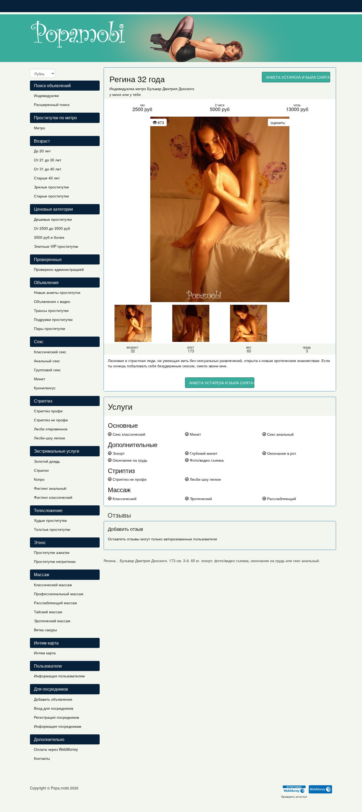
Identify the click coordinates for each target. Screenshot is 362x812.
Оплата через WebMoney (56, 749)
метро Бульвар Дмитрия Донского (164, 88)
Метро (39, 127)
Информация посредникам (57, 726)
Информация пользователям (59, 675)
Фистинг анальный (50, 488)
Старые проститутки (51, 195)
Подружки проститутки (53, 319)
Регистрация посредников (56, 717)
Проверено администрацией (59, 269)
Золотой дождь (47, 461)
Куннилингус (45, 387)
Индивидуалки (46, 95)
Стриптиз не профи (51, 419)
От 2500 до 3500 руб (52, 228)
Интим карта (45, 652)
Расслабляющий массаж (55, 602)
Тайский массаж (48, 611)
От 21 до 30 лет (47, 159)
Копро (39, 479)
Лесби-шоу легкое (49, 437)
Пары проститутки (49, 328)
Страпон (41, 470)
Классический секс (50, 351)
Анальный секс (47, 360)
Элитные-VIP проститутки (56, 246)
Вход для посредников (53, 708)
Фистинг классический (53, 497)
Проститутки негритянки (55, 561)
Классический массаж (53, 584)
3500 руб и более (49, 237)
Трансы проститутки (51, 310)
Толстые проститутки (52, 529)
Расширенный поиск (51, 104)
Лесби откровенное (51, 428)
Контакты (42, 758)
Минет (39, 378)
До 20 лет (42, 150)
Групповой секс (47, 369)
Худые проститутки (50, 520)
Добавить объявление (53, 699)
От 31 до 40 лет (47, 168)
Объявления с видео (52, 301)
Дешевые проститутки (53, 219)
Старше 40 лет (47, 177)
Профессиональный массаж (58, 593)
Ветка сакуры (45, 629)
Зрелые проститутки (51, 186)
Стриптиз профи (48, 410)
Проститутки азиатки (51, 552)
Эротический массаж (52, 620)
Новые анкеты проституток (57, 292)
